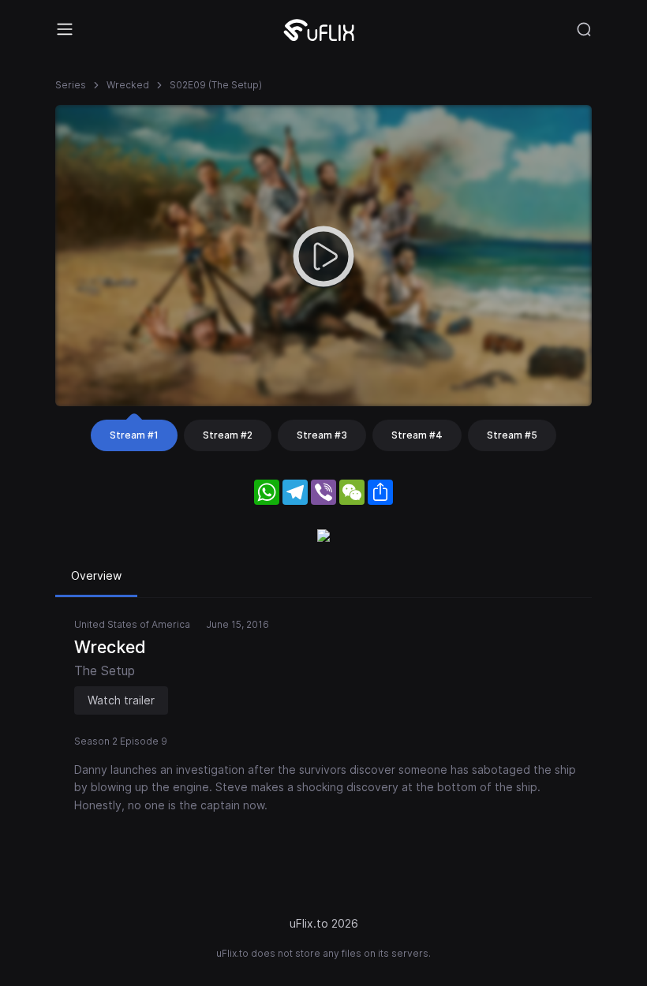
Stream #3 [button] (322, 435)
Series (70, 85)
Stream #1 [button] (134, 435)
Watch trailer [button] (121, 700)
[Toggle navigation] (64, 29)
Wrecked (128, 85)
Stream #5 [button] (512, 435)
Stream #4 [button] (417, 435)
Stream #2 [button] (227, 435)
